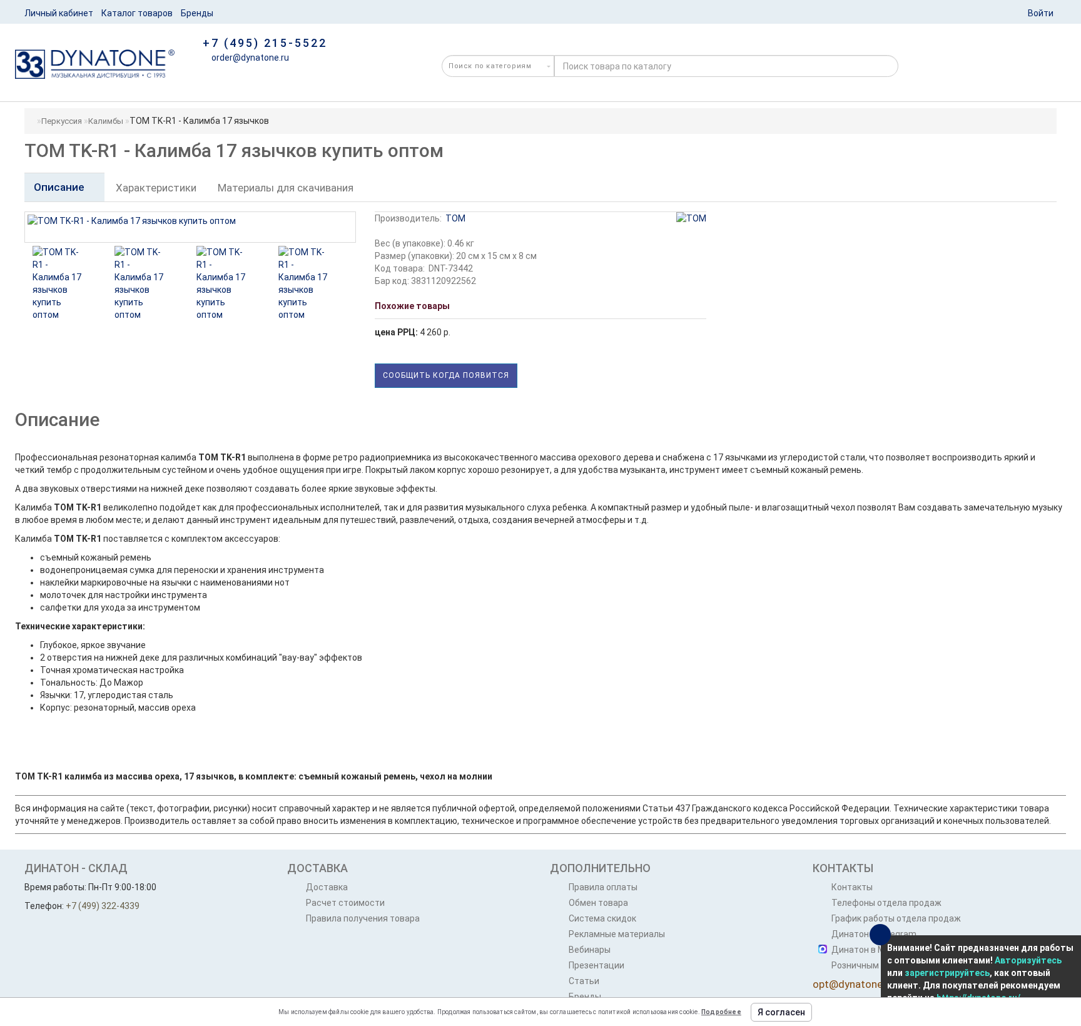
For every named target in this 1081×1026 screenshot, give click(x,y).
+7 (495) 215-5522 (265, 42)
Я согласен (781, 1012)
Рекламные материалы (617, 934)
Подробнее (721, 1011)
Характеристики (156, 187)
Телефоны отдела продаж (886, 903)
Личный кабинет (58, 13)
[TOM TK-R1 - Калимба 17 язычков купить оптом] (58, 283)
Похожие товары (412, 306)
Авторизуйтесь (1028, 960)
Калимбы (105, 121)
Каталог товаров (137, 13)
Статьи (584, 981)
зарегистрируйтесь (947, 973)
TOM (455, 218)
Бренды (197, 13)
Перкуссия (61, 121)
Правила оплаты (603, 887)
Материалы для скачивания (285, 187)
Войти (1040, 13)
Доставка (327, 887)
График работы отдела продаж (896, 918)
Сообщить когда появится (446, 375)
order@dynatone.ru (249, 58)
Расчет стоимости (345, 903)
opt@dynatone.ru (854, 984)
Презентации (596, 965)
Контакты (852, 887)
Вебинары (590, 950)
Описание (60, 187)
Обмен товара (598, 903)
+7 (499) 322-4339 (103, 906)
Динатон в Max (863, 950)
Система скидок (602, 918)
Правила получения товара (363, 918)
